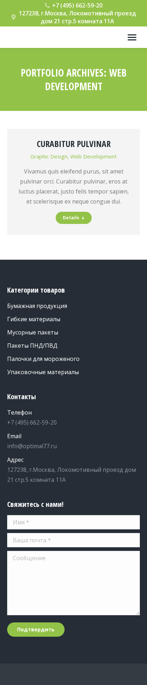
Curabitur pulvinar (74, 144)
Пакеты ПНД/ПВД (32, 345)
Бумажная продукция (37, 306)
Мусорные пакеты (32, 332)
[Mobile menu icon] (132, 37)
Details (71, 218)
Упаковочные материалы (43, 372)
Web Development (93, 156)
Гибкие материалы (33, 319)
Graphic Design (48, 156)
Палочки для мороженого (43, 359)
